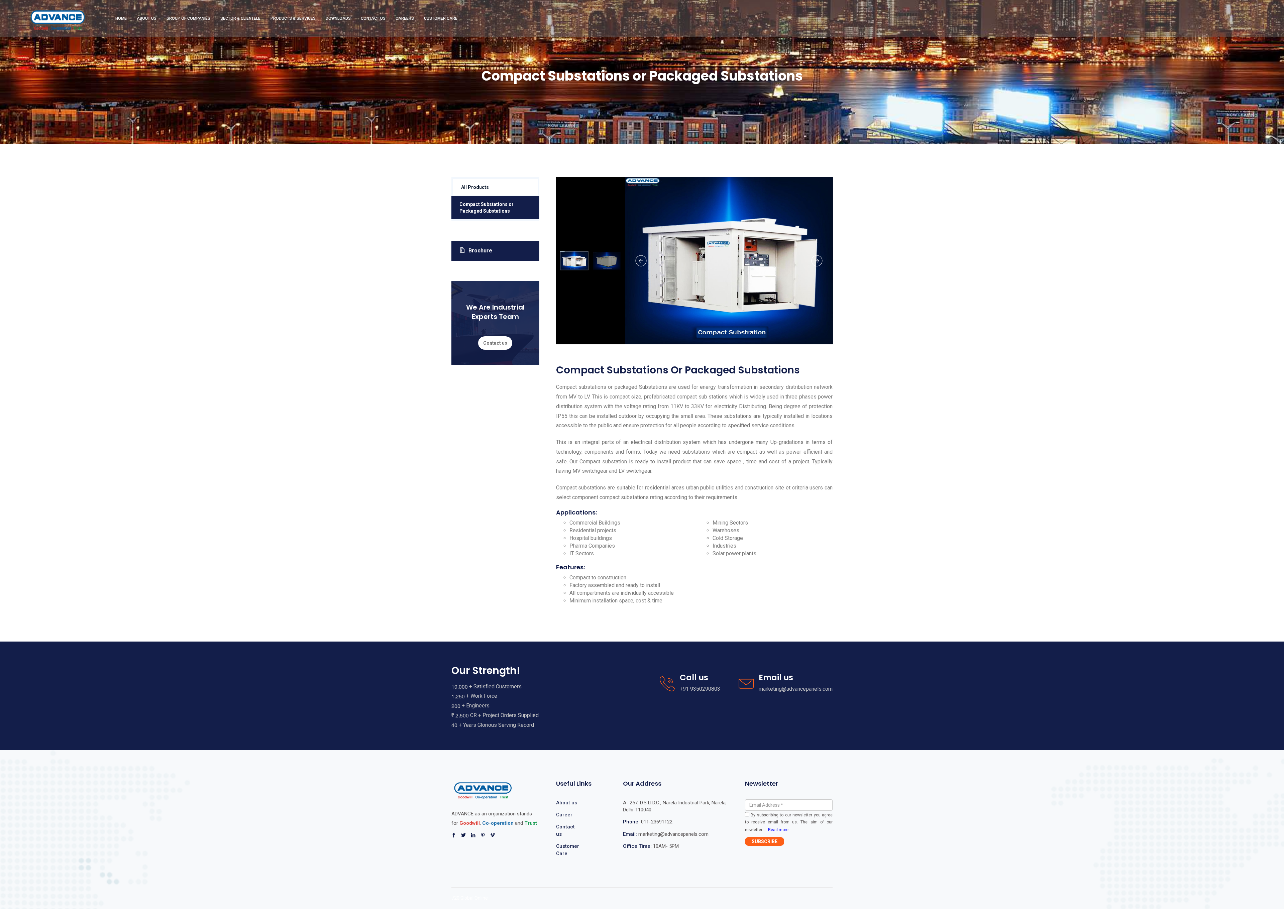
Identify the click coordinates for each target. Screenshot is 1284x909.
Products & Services (293, 18)
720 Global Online (469, 898)
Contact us (495, 343)
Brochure (480, 250)
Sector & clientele (240, 18)
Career (564, 815)
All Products (475, 187)
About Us (146, 18)
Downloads (338, 18)
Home (121, 18)
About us (566, 803)
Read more (778, 829)
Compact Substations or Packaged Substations (486, 208)
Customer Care (440, 18)
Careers (405, 18)
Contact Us (373, 18)
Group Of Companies (188, 18)
